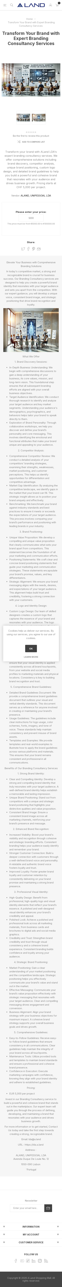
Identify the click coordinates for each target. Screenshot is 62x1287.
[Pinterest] (28, 1260)
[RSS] (46, 1260)
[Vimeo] (33, 1260)
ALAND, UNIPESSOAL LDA (36, 195)
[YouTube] (22, 1260)
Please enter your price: (31, 211)
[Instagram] (39, 1260)
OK (31, 648)
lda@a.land (35, 1139)
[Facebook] (16, 1260)
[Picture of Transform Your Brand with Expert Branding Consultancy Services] (23, 118)
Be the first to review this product (31, 135)
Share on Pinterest (33, 249)
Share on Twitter (23, 249)
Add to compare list (33, 142)
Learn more (31, 657)
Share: (31, 242)
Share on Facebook (28, 249)
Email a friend (39, 249)
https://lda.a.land (34, 1144)
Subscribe (48, 1208)
